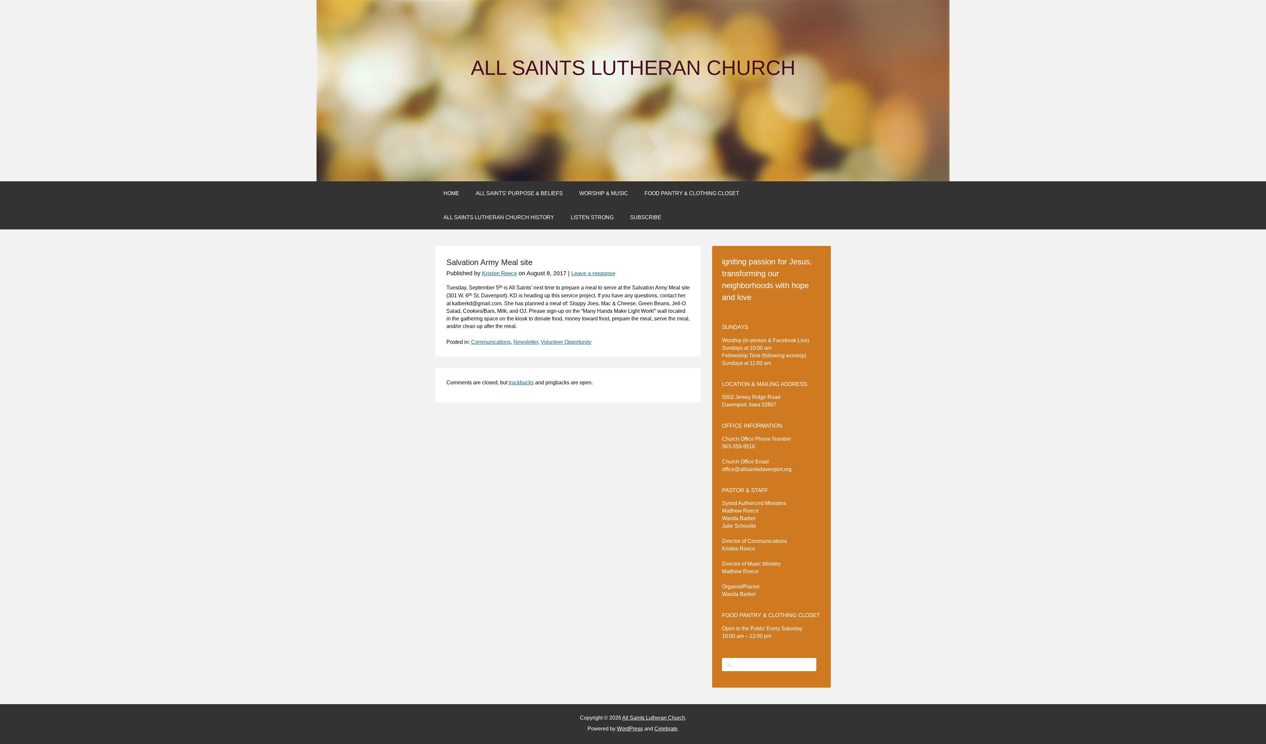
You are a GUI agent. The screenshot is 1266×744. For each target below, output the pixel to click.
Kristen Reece (499, 273)
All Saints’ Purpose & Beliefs (519, 193)
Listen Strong (592, 217)
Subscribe (645, 217)
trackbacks (521, 382)
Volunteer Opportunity (566, 342)
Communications (491, 342)
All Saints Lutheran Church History (498, 217)
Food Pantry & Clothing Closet (692, 193)
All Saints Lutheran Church (633, 68)
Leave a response (593, 273)
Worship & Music (603, 193)
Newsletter (525, 342)
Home (451, 193)
